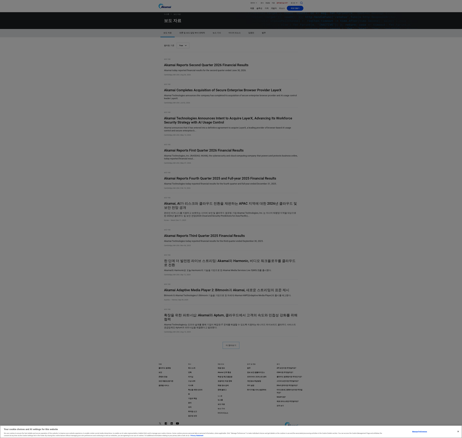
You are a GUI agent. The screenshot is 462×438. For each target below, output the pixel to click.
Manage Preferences (419, 431)
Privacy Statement (196, 435)
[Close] (458, 431)
